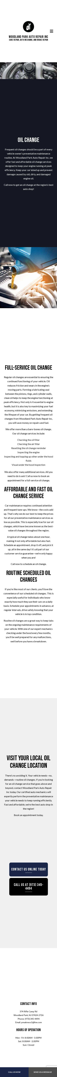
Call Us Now (14, 1072)
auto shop (28, 190)
